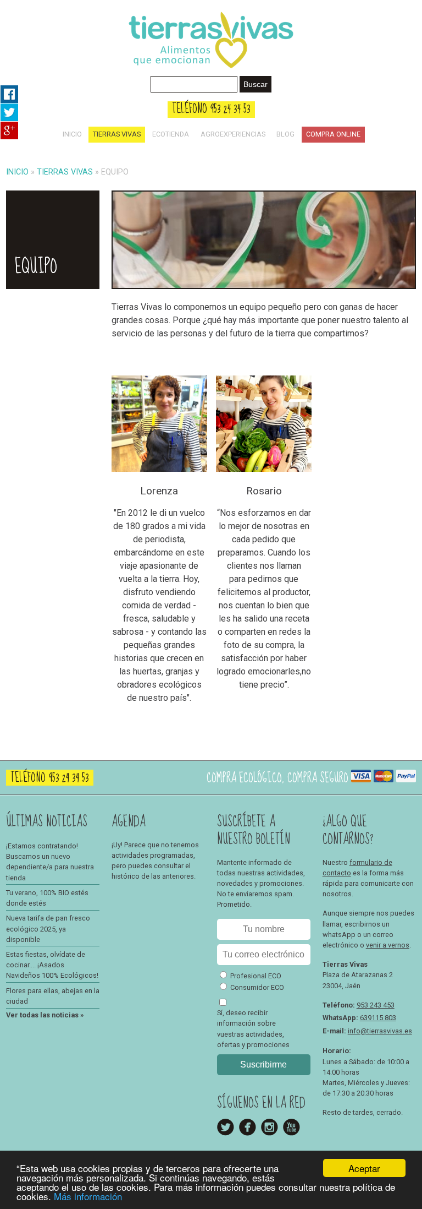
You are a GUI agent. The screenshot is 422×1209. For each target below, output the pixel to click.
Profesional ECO (255, 976)
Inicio (72, 134)
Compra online (333, 134)
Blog (285, 134)
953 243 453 (376, 1005)
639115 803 (378, 1018)
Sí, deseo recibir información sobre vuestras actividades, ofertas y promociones (253, 1029)
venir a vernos (387, 945)
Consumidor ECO (257, 987)
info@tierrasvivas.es (380, 1031)
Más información (88, 1196)
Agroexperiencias (233, 134)
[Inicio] (211, 71)
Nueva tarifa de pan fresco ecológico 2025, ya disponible (48, 928)
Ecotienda (170, 134)
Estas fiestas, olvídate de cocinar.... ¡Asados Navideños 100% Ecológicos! (52, 964)
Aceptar (364, 1168)
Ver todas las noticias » (45, 1015)
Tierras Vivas (117, 134)
